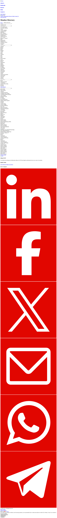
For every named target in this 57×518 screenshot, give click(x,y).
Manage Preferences (4, 514)
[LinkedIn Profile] (28, 224)
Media (13, 16)
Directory (10, 16)
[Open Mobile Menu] (4, 15)
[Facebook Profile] (28, 281)
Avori (8, 511)
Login (1, 14)
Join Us (4, 14)
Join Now (4, 17)
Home (1, 22)
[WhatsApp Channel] (28, 450)
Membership (6, 16)
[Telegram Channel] (28, 507)
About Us (2, 16)
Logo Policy (11, 164)
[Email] (28, 394)
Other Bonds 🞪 (3, 86)
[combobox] (28, 26)
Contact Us (17, 16)
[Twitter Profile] (28, 337)
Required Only (3, 515)
